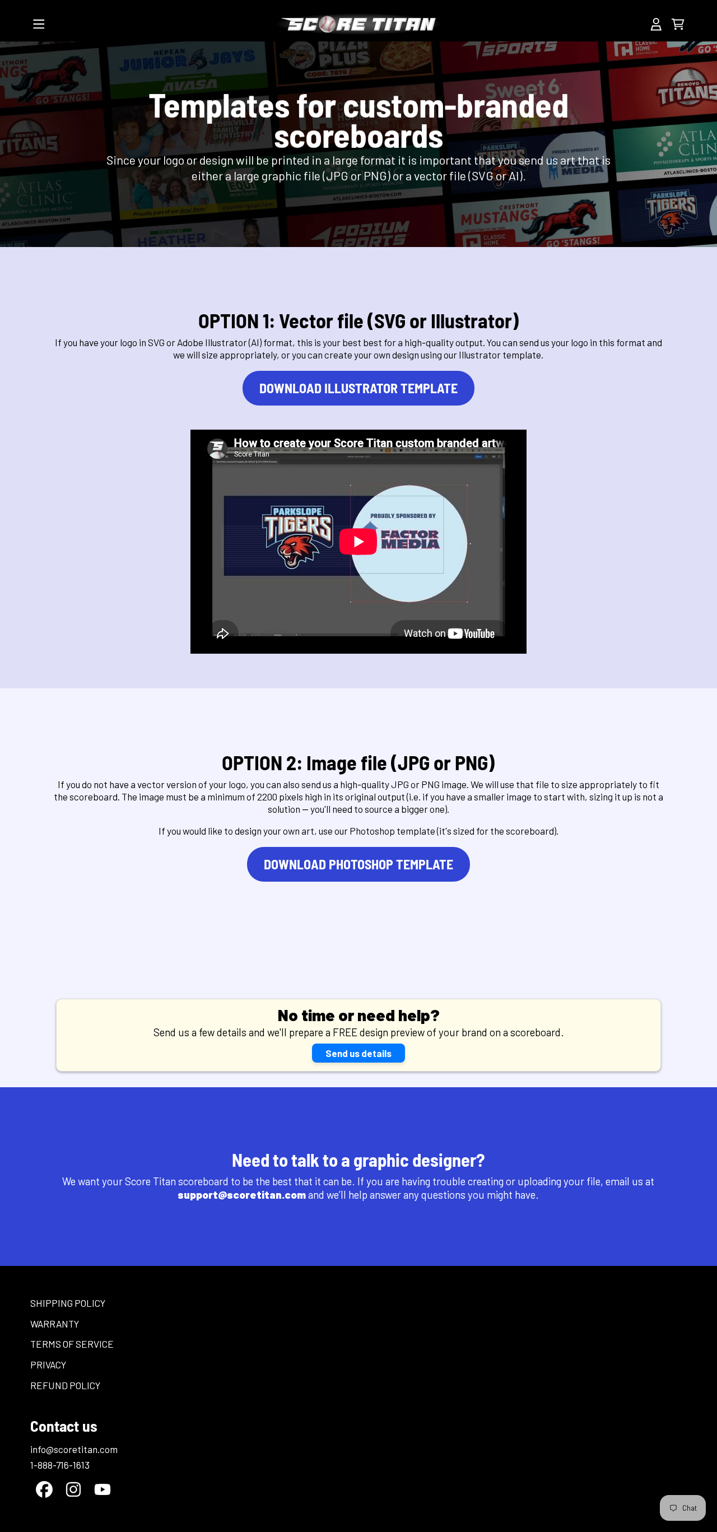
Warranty (54, 1323)
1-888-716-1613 (60, 1464)
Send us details (358, 1053)
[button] (39, 24)
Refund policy (65, 1385)
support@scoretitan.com (243, 1194)
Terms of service (72, 1343)
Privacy (48, 1364)
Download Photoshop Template (358, 864)
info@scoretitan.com (74, 1449)
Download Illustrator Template (358, 388)
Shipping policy (67, 1303)
